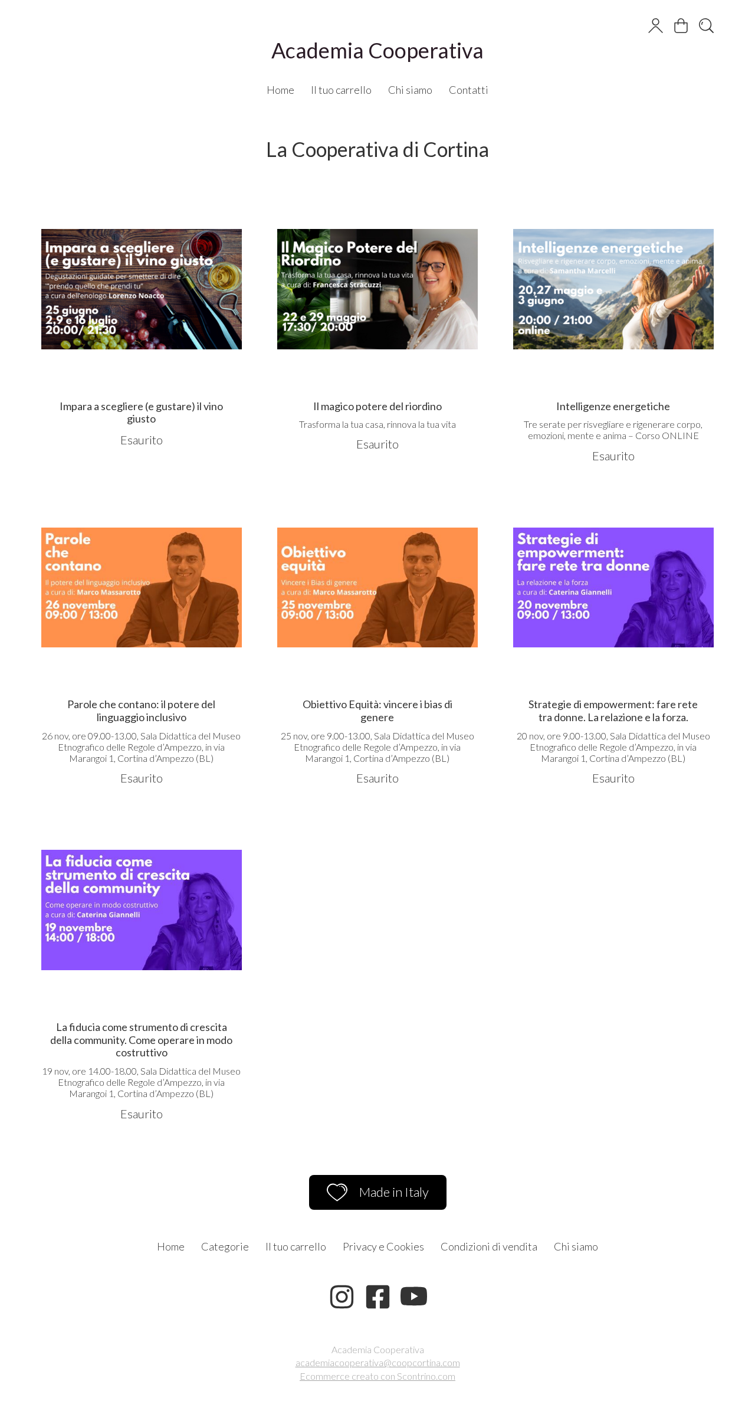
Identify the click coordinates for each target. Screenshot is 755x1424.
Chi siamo (410, 89)
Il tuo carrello (341, 89)
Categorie (225, 1246)
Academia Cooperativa (377, 50)
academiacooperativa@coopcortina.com (378, 1362)
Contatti (468, 89)
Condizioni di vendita (489, 1246)
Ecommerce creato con (377, 1376)
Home (280, 89)
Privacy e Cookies (383, 1246)
